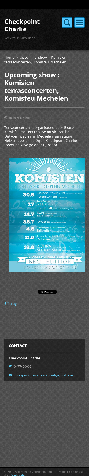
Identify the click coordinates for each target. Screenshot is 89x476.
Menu (79, 22)
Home (9, 57)
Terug (12, 303)
